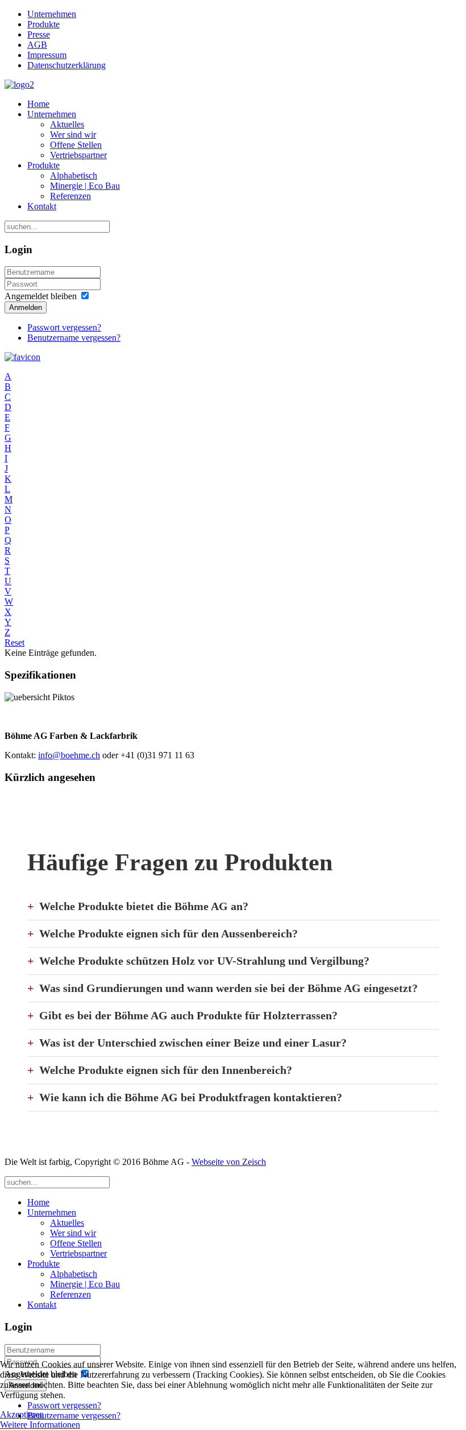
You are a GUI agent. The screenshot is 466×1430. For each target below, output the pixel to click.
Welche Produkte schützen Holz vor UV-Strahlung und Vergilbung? (204, 960)
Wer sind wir (73, 134)
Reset (14, 642)
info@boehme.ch (69, 755)
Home (38, 104)
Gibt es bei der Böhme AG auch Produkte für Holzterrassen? (188, 1015)
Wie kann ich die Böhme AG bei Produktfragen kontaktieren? (190, 1097)
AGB (37, 44)
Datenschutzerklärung (66, 65)
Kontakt (41, 206)
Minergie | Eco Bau (85, 186)
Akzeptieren (22, 1414)
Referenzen (70, 196)
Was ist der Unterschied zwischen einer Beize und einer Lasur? (193, 1042)
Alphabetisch (73, 175)
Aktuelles (67, 124)
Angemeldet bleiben (41, 296)
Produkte (43, 24)
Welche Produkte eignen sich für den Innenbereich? (165, 1070)
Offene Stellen (76, 145)
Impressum (46, 55)
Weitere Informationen (40, 1424)
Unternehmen (51, 14)
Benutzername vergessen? (73, 337)
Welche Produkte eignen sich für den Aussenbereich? (168, 933)
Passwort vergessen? (64, 327)
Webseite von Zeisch (229, 1162)
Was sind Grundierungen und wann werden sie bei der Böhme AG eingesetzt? (228, 988)
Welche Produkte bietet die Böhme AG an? (143, 906)
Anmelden (25, 307)
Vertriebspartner (78, 155)
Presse (38, 34)
